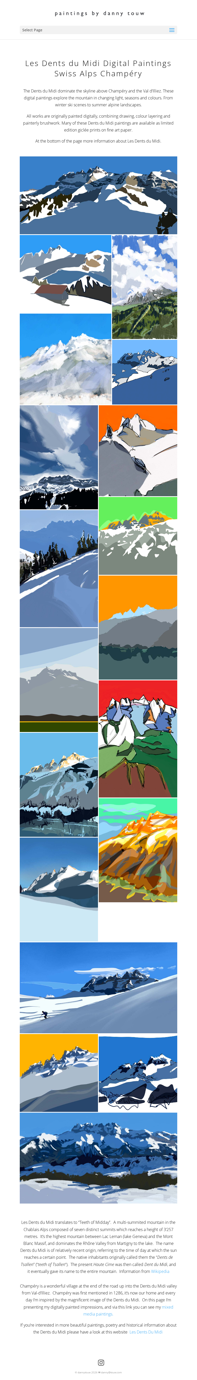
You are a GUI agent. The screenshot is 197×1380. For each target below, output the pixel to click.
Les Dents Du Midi (147, 1332)
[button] (98, 195)
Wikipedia (160, 1271)
